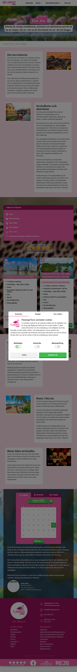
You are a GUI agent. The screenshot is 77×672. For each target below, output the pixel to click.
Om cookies (58, 314)
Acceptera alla (53, 355)
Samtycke (18, 314)
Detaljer (38, 314)
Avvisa (24, 355)
